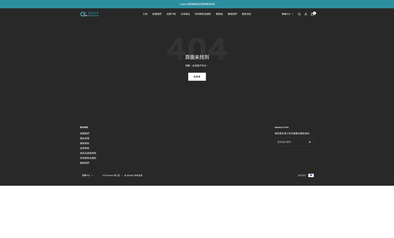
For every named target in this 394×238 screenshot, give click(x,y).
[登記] (309, 142)
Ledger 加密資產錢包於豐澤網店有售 (197, 4)
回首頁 (197, 76)
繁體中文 (286, 14)
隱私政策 (84, 138)
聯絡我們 (232, 14)
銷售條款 (84, 143)
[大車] (312, 14)
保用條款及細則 (203, 14)
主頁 (145, 14)
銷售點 (219, 14)
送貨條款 (84, 148)
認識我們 (157, 14)
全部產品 (185, 14)
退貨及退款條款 (88, 153)
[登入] (305, 14)
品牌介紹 (171, 14)
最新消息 (246, 14)
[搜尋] (299, 14)
